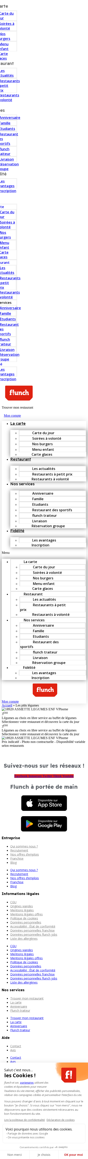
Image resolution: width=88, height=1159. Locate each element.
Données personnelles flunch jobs (33, 934)
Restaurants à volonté (50, 479)
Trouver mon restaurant (27, 998)
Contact (15, 1046)
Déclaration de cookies (61, 1120)
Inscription (40, 545)
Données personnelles (25, 922)
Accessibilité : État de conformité (32, 926)
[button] (44, 553)
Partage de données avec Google (28, 1133)
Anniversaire (18, 1006)
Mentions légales (22, 910)
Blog (13, 862)
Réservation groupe (48, 526)
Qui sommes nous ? (24, 846)
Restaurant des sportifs (39, 644)
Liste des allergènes (24, 938)
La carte (18, 423)
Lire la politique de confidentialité (24, 1120)
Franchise (16, 858)
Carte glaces (42, 454)
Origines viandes (21, 906)
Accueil (7, 705)
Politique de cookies (24, 918)
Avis (13, 1050)
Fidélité (17, 530)
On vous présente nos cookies (26, 1137)
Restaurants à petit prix (43, 607)
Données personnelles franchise (32, 930)
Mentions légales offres (26, 914)
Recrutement (19, 850)
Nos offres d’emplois (24, 854)
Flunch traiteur (20, 1010)
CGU (13, 902)
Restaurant (20, 459)
